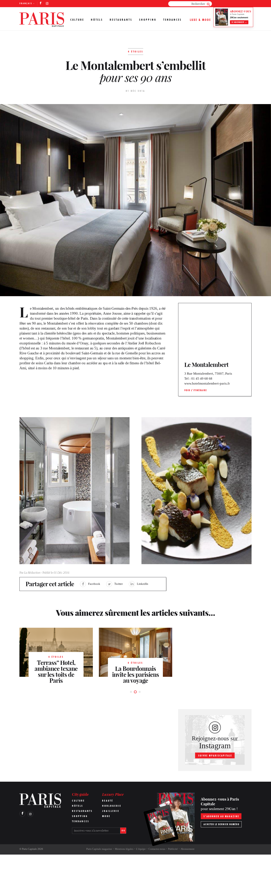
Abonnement (187, 848)
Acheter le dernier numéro (221, 824)
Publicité (173, 848)
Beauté (107, 800)
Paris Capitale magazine (99, 848)
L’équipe (141, 848)
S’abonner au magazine (221, 816)
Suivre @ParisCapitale (215, 755)
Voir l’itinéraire (195, 390)
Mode (106, 816)
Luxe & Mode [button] (200, 20)
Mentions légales (124, 848)
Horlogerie (111, 805)
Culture (77, 19)
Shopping (148, 19)
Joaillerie (110, 810)
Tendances (172, 19)
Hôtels (97, 19)
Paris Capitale (29, 848)
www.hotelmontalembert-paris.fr (207, 383)
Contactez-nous (156, 848)
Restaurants (121, 19)
